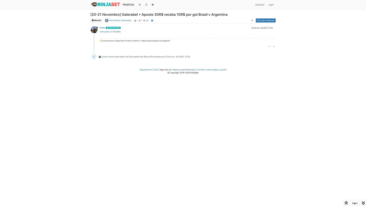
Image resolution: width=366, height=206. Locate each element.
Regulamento (146, 69)
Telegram (175, 69)
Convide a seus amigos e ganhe (212, 69)
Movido (97, 20)
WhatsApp (190, 69)
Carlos (102, 28)
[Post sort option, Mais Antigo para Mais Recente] (252, 20)
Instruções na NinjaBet (110, 31)
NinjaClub (128, 4)
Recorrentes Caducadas (120, 20)
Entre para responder (265, 20)
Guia (156, 69)
